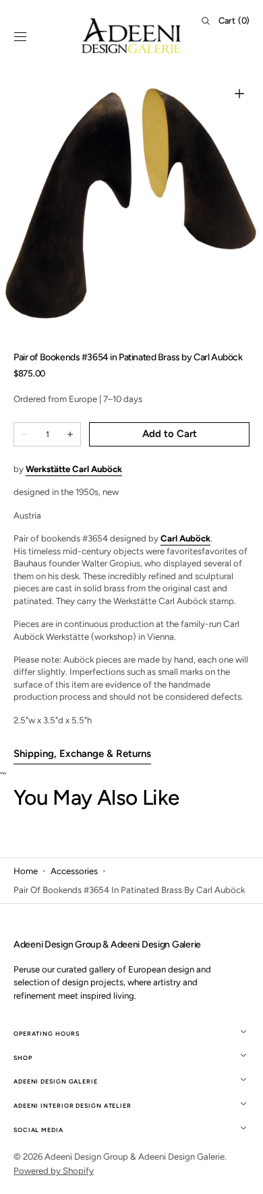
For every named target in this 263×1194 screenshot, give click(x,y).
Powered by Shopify (53, 1170)
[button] (20, 36)
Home (25, 870)
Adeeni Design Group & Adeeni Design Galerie (135, 1156)
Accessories (74, 870)
